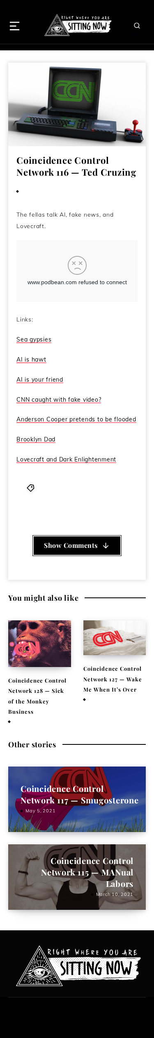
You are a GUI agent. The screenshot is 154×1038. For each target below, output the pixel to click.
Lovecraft (59, 506)
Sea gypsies (33, 339)
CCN (84, 487)
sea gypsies (91, 506)
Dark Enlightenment (101, 496)
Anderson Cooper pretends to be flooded (76, 419)
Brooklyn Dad (35, 439)
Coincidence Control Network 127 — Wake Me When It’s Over (112, 679)
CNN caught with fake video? (58, 399)
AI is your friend (39, 379)
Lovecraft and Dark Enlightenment (66, 459)
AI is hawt (31, 359)
